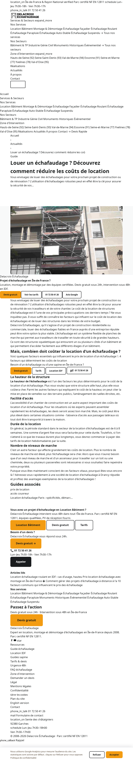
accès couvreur (19, 493)
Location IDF (55, 370)
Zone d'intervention (22, 674)
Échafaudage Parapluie (24, 33)
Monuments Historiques (69, 45)
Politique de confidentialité (23, 757)
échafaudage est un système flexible (79, 333)
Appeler (21, 561)
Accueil (4, 94)
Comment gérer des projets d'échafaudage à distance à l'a (82, 581)
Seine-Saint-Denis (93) (48, 58)
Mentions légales (20, 686)
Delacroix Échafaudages (25, 325)
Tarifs (38, 370)
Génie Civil (46, 45)
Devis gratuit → (26, 543)
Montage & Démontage (47, 29)
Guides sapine (19, 657)
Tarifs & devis (18, 661)
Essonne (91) (92, 58)
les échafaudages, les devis (42, 411)
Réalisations (17, 66)
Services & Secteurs (31, 20)
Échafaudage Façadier (76, 29)
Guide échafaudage (22, 649)
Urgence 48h (18, 665)
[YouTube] (15, 640)
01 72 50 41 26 (27, 10)
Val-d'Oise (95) (40, 62)
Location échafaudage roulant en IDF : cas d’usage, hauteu (46, 577)
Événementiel (92, 45)
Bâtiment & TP (19, 45)
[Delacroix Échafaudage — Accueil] (66, 15)
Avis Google (72, 294)
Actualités (16, 70)
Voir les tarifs (31, 294)
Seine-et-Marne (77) (102, 127)
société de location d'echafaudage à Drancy (82, 475)
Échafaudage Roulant (104, 29)
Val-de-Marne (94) (73, 58)
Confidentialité (19, 690)
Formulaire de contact (29, 715)
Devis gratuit (10, 294)
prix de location (19, 489)
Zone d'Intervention (31, 54)
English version (19, 703)
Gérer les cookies (19, 694)
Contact (15, 78)
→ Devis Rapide (77, 131)
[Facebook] (12, 640)
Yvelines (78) (23, 62)
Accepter (114, 754)
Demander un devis (22, 678)
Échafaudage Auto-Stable (54, 33)
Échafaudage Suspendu (85, 33)
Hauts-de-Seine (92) (22, 58)
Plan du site (17, 698)
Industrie (34, 45)
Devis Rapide (18, 84)
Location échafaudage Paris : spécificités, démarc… (41, 498)
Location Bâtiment (21, 29)
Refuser (97, 754)
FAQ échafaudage (21, 669)
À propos (16, 74)
